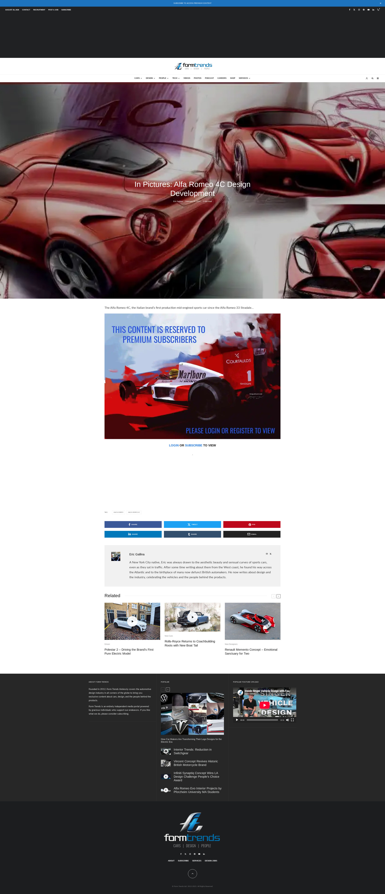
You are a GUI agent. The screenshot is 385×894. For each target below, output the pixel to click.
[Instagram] (359, 9)
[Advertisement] (192, 35)
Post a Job (53, 10)
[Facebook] (350, 9)
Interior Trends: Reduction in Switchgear (193, 751)
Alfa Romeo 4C (134, 512)
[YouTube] (368, 9)
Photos (197, 78)
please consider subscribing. (115, 714)
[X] (354, 9)
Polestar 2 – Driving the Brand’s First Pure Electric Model (129, 651)
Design (149, 78)
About (171, 861)
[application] (264, 705)
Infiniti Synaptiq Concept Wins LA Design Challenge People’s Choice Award (196, 776)
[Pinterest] (363, 9)
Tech (174, 78)
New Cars (169, 636)
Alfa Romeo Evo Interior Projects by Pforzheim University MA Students (198, 790)
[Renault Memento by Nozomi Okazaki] (252, 621)
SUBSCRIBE (193, 445)
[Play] (237, 719)
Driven (107, 644)
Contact (26, 10)
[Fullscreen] (292, 719)
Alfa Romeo (119, 512)
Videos (186, 78)
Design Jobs (211, 861)
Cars (137, 78)
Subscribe (66, 10)
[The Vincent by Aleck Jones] (166, 763)
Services (243, 78)
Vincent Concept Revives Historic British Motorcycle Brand (196, 763)
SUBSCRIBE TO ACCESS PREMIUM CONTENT (192, 3)
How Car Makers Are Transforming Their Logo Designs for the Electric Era (191, 740)
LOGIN (174, 445)
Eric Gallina (178, 201)
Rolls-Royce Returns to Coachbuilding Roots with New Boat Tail (190, 643)
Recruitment (39, 10)
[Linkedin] (373, 9)
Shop (232, 78)
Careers (221, 78)
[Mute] (287, 719)
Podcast (209, 78)
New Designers (231, 644)
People (162, 78)
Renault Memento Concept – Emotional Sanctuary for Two (251, 651)
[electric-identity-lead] (192, 714)
